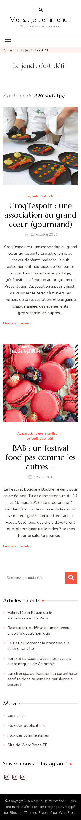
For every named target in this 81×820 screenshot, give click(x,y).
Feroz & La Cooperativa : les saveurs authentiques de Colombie (39, 661)
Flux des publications (26, 725)
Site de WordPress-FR (28, 745)
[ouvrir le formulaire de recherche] (41, 10)
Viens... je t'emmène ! (50, 801)
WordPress (67, 812)
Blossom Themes (23, 812)
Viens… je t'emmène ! (40, 20)
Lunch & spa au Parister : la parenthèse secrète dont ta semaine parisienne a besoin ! (42, 679)
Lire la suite (13, 323)
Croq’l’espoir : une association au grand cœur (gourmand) (40, 215)
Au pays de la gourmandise (37, 433)
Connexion (17, 715)
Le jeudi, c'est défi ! (40, 196)
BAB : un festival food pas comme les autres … (40, 457)
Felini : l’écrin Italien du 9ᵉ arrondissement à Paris (30, 615)
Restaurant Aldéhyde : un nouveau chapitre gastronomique (38, 630)
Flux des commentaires (28, 735)
